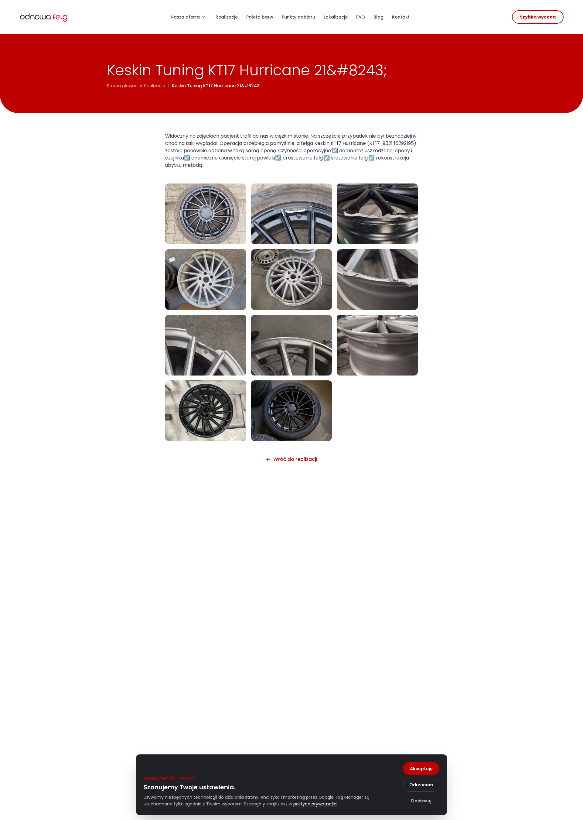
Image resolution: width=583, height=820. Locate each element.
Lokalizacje (336, 17)
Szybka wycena (538, 17)
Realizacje (227, 17)
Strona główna (122, 86)
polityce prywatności (315, 804)
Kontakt (401, 17)
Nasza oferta (185, 17)
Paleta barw (259, 17)
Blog (378, 17)
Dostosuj (421, 801)
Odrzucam (421, 785)
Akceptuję (421, 769)
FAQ (360, 17)
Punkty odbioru (298, 17)
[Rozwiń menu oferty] (203, 17)
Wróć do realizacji (295, 459)
